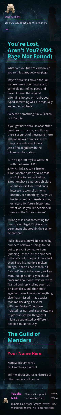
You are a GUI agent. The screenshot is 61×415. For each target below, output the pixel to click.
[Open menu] (7, 30)
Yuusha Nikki (12, 16)
